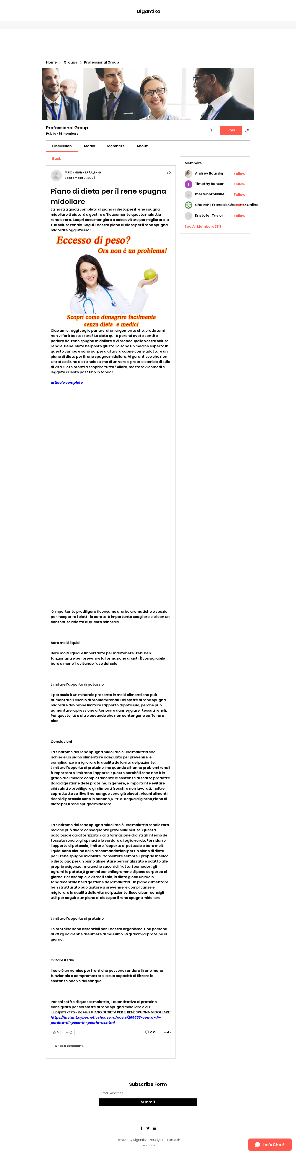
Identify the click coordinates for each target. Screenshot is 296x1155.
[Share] (168, 172)
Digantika (148, 11)
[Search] (210, 130)
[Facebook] (141, 1128)
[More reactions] (69, 1032)
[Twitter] (148, 1128)
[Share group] (247, 130)
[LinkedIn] (154, 1128)
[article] (111, 611)
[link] (62, 146)
